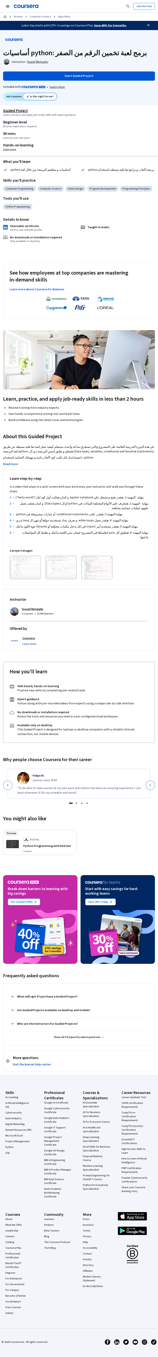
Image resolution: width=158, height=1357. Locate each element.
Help (85, 1242)
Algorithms (64, 17)
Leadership (11, 1231)
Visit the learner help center (32, 1064)
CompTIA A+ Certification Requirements (130, 1116)
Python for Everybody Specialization (95, 1187)
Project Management (17, 1141)
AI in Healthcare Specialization (92, 1129)
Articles (87, 1259)
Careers (10, 1236)
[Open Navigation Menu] (7, 6)
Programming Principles (136, 189)
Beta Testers (51, 1231)
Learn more (57, 87)
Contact (87, 1254)
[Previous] (7, 785)
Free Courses (13, 1307)
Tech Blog (50, 1248)
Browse (18, 17)
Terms (86, 1231)
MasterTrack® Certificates (13, 1265)
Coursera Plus (13, 1248)
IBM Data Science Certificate (54, 1181)
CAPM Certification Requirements (132, 1105)
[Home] (5, 16)
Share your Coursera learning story (133, 1189)
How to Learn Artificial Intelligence (134, 1160)
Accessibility (90, 1248)
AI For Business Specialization (91, 1114)
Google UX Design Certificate (54, 1152)
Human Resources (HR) (18, 1130)
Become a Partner (15, 1296)
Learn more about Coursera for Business (36, 289)
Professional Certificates (12, 1255)
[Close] (148, 25)
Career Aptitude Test (134, 1097)
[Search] (128, 6)
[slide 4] (87, 803)
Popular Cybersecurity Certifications (134, 1180)
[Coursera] (26, 6)
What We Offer (13, 1225)
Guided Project (15, 110)
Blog (46, 1236)
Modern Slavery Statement (92, 1278)
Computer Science (40, 17)
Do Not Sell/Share (93, 1286)
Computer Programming (19, 189)
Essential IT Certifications (129, 1141)
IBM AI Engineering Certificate (54, 1162)
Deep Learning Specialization (91, 1139)
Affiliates (88, 1271)
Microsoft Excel (14, 1136)
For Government (14, 1284)
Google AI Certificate (56, 1103)
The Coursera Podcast (57, 1242)
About (8, 1219)
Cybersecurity (13, 1113)
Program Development (103, 189)
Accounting (11, 1097)
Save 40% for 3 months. (110, 25)
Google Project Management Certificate (53, 1141)
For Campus (12, 1290)
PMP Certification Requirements (131, 1170)
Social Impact (13, 1302)
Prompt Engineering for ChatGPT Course (96, 1177)
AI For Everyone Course (96, 1122)
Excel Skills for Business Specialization (96, 1149)
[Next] (150, 785)
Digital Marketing (15, 1124)
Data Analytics (13, 1118)
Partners (49, 1225)
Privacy (87, 1236)
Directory (88, 1265)
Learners (49, 1219)
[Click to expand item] (25, 567)
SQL (7, 1153)
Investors (88, 1225)
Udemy (9, 1313)
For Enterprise (13, 1279)
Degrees (10, 1273)
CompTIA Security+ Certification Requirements (133, 1130)
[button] (29, 644)
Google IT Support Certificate (55, 1129)
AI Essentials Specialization (91, 1104)
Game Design (75, 189)
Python (9, 1147)
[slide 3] (81, 803)
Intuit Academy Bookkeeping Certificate (52, 1193)
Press (86, 1219)
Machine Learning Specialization (93, 1168)
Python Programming (18, 207)
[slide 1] (71, 803)
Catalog (9, 1242)
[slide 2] (76, 803)
